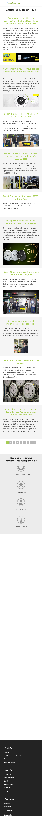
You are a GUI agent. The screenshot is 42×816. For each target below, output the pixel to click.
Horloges (7, 752)
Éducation (7, 774)
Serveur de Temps (10, 759)
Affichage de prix (9, 762)
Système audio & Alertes (12, 755)
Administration (9, 778)
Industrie (7, 791)
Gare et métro (8, 784)
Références (7, 807)
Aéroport (7, 788)
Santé (6, 781)
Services (7, 803)
